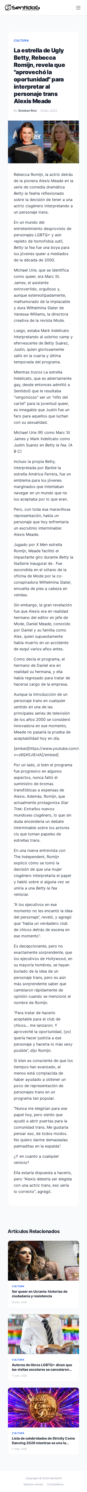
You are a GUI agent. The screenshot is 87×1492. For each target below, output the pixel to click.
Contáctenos (55, 1484)
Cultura (21, 40)
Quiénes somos (33, 1484)
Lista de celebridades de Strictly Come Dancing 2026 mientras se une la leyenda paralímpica (43, 1443)
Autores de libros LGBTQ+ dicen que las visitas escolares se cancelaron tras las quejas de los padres (42, 1369)
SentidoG (56, 1478)
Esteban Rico (27, 110)
